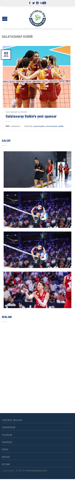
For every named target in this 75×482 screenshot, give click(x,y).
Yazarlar (7, 435)
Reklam (6, 457)
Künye (5, 449)
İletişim (6, 464)
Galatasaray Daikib (54, 126)
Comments (13, 126)
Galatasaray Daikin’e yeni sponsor (31, 116)
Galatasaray (39, 126)
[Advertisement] (37, 363)
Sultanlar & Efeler (16, 112)
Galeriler (7, 442)
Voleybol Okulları (12, 420)
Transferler (8, 427)
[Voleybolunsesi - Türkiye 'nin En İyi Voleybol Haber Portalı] (37, 17)
